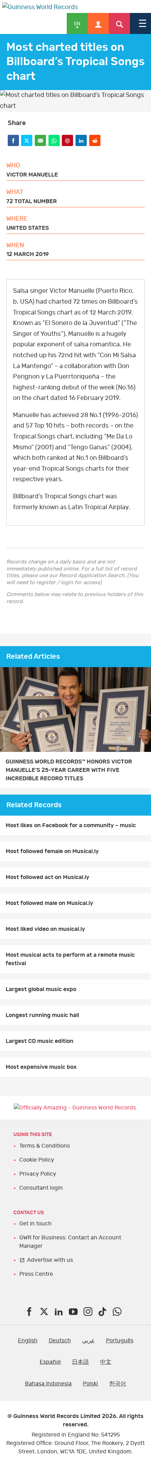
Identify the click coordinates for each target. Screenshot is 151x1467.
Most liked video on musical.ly (45, 929)
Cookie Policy (36, 1160)
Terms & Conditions (44, 1146)
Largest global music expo (41, 989)
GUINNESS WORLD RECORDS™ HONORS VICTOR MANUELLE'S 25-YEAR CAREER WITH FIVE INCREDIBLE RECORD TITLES (69, 770)
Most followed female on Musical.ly (52, 851)
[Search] (119, 23)
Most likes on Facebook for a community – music (71, 825)
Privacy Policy (37, 1174)
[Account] (98, 23)
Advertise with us (50, 1260)
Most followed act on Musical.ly (47, 877)
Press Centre (36, 1274)
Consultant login (41, 1188)
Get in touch (35, 1223)
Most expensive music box (41, 1067)
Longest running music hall (42, 1015)
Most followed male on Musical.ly (49, 903)
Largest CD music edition (39, 1041)
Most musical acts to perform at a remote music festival (70, 959)
